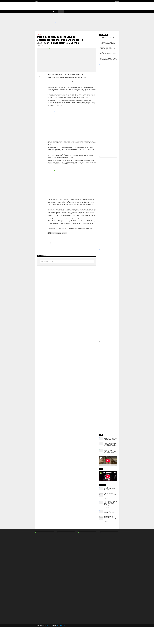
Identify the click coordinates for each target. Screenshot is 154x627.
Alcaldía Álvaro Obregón (56, 233)
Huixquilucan (54, 11)
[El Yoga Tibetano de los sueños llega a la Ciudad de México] (101, 438)
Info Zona (49, 625)
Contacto (36, 1)
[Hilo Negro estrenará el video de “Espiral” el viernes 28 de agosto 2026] (101, 488)
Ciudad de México (68, 11)
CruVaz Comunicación (60, 625)
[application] (108, 461)
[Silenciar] (113, 465)
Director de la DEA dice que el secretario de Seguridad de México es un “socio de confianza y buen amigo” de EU (55, 18)
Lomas (48, 11)
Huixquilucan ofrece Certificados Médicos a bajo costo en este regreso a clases (50, 17)
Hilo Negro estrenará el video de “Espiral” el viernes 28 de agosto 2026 (48, 15)
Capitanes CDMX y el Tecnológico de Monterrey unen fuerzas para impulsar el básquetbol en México (53, 14)
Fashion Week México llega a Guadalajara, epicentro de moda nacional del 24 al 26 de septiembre (110, 445)
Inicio (37, 11)
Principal (109, 441)
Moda (105, 437)
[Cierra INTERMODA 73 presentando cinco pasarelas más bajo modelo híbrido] (101, 450)
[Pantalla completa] (115, 465)
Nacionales (42, 11)
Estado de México (78, 11)
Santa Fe (61, 11)
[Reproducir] (100, 465)
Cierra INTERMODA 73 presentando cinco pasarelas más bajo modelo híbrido (110, 451)
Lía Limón (64, 233)
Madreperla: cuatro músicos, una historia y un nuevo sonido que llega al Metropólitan (110, 511)
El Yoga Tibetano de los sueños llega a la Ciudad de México (110, 439)
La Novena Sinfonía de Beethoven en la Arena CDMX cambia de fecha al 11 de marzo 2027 (52, 19)
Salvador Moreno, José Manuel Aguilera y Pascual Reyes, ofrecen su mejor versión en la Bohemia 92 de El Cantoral (110, 518)
